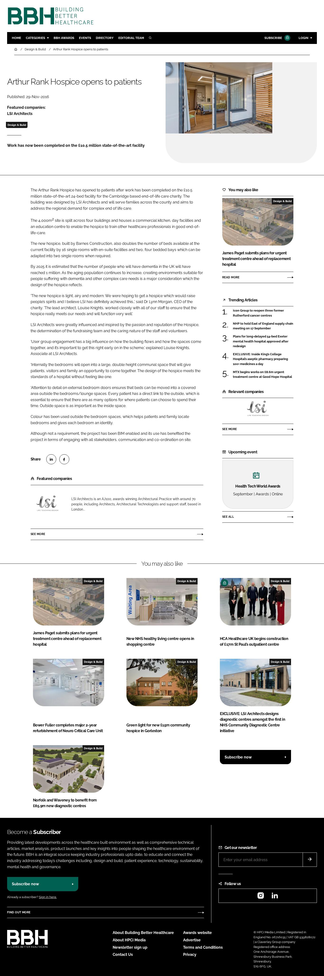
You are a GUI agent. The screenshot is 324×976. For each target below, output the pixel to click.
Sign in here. (48, 897)
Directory (105, 38)
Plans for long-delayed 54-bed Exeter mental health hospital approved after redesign (260, 341)
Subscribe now (238, 757)
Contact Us (123, 954)
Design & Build (17, 124)
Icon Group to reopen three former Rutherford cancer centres (258, 313)
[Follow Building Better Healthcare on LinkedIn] (274, 897)
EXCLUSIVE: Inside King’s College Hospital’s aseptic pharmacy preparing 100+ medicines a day (260, 359)
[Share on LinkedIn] (51, 459)
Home (16, 38)
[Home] (16, 49)
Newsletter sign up (130, 947)
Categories (35, 38)
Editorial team (131, 38)
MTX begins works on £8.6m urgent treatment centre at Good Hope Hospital (262, 374)
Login (303, 38)
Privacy (189, 954)
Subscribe (273, 38)
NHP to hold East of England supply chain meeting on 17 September (263, 326)
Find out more (18, 912)
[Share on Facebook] (64, 459)
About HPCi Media (129, 940)
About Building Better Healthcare (143, 932)
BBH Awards (64, 38)
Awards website (197, 932)
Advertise (192, 940)
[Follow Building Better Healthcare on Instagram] (260, 897)
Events (85, 38)
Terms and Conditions (203, 947)
